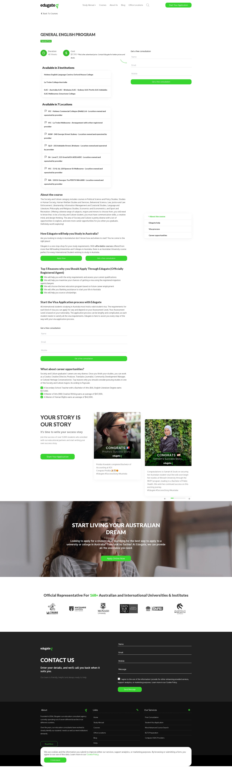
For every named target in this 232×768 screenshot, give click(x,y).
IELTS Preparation (151, 733)
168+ (94, 595)
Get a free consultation (161, 82)
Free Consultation (152, 717)
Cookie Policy (92, 754)
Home (96, 717)
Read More (49, 744)
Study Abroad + (89, 5)
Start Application (178, 5)
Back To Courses (50, 13)
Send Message (130, 689)
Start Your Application (58, 456)
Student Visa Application (154, 722)
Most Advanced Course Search (156, 728)
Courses (102, 5)
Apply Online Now (116, 558)
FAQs (96, 743)
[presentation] (165, 499)
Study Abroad (99, 722)
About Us (114, 5)
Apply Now (61, 258)
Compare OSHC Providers (154, 738)
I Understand (55, 760)
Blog (123, 5)
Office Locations (136, 5)
